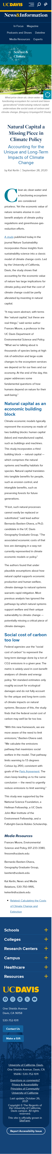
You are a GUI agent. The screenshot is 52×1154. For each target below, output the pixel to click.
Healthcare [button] (14, 967)
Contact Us (13, 1029)
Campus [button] (12, 958)
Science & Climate (21, 54)
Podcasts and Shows (19, 32)
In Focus (19, 26)
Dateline (40, 32)
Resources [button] (14, 976)
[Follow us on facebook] (5, 999)
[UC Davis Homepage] (13, 4)
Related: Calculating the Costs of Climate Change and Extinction (28, 906)
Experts (38, 39)
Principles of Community (25, 1088)
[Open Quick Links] (45, 4)
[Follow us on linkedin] (20, 999)
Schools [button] (11, 930)
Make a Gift (13, 1038)
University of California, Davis (26, 1065)
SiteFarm (24, 1120)
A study (9, 237)
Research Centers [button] (21, 948)
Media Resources (19, 39)
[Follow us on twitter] (27, 999)
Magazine (32, 26)
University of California (25, 1093)
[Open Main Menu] (31, 4)
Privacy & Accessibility (25, 1084)
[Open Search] (39, 4)
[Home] (21, 989)
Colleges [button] (12, 939)
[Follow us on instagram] (12, 999)
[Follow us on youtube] (34, 999)
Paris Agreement (29, 771)
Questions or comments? (25, 1080)
